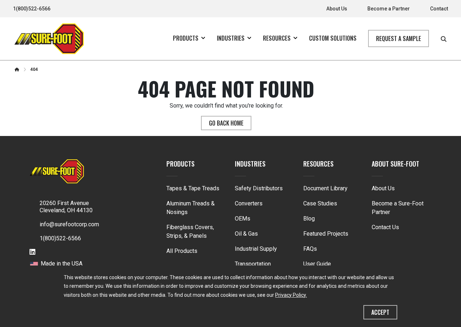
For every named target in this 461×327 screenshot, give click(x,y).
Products (180, 163)
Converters (249, 203)
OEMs (242, 218)
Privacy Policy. (291, 295)
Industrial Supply (256, 248)
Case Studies (320, 203)
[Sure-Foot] (49, 38)
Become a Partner (388, 9)
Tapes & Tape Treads (192, 188)
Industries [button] (231, 38)
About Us (336, 9)
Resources (318, 163)
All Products (181, 250)
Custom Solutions (333, 38)
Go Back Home (226, 123)
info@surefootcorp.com (69, 224)
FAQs (310, 248)
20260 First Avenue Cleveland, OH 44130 (66, 207)
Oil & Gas (246, 233)
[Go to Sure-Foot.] (16, 69)
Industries (250, 163)
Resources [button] (277, 38)
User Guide (317, 263)
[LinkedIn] (32, 252)
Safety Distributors (259, 188)
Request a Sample (398, 38)
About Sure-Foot (395, 163)
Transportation (253, 263)
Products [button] (185, 38)
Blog (309, 218)
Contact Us (385, 227)
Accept (380, 312)
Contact (439, 9)
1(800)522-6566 (31, 9)
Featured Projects (325, 233)
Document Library (325, 188)
